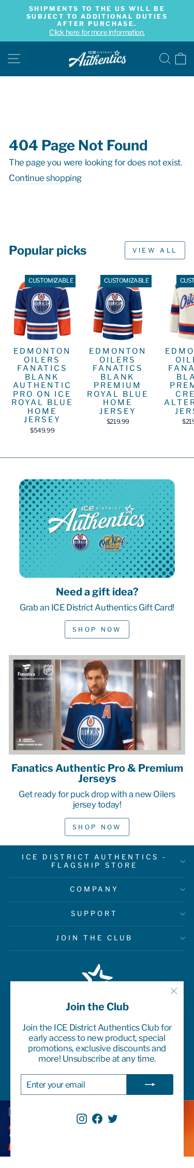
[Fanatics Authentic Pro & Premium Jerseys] (97, 705)
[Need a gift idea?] (97, 528)
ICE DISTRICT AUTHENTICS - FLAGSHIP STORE (94, 861)
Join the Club (94, 938)
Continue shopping (45, 178)
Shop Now (97, 629)
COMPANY (95, 889)
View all (154, 250)
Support (94, 913)
